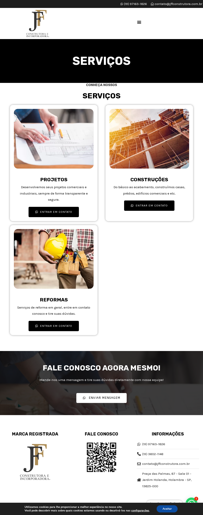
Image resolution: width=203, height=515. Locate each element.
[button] (139, 22)
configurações (140, 510)
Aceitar (167, 509)
